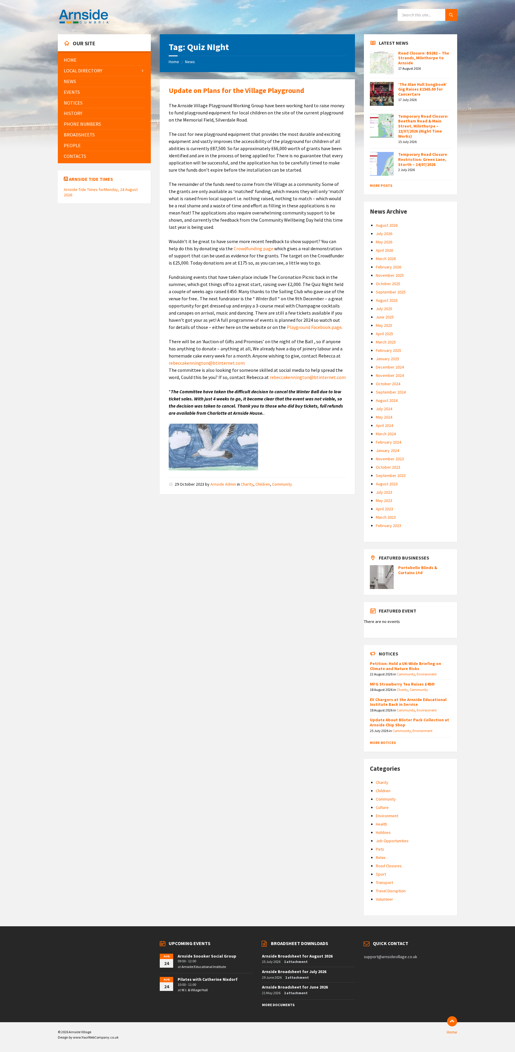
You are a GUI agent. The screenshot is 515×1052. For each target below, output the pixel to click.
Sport (381, 874)
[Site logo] (84, 23)
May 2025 (384, 325)
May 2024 (384, 417)
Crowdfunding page (254, 248)
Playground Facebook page (314, 327)
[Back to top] (452, 1021)
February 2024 (388, 442)
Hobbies (383, 832)
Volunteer (384, 899)
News (190, 61)
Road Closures (389, 865)
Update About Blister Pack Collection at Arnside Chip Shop (409, 722)
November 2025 (390, 275)
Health (381, 824)
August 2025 (387, 300)
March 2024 (386, 433)
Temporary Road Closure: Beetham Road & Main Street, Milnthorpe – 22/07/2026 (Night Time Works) (423, 126)
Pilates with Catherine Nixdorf (208, 979)
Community (282, 484)
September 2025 (391, 292)
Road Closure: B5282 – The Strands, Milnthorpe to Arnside (423, 58)
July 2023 (384, 492)
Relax (380, 857)
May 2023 (384, 500)
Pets (380, 849)
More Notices (383, 742)
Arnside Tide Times (91, 179)
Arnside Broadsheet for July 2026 (294, 971)
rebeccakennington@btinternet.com (207, 363)
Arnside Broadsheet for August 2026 (297, 956)
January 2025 (387, 358)
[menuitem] (104, 60)
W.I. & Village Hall (195, 990)
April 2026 (384, 250)
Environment (427, 674)
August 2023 (387, 484)
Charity (247, 484)
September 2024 (391, 392)
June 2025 (385, 317)
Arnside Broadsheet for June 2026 (295, 987)
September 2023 (391, 475)
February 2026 (388, 267)
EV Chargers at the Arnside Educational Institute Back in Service (408, 702)
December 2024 (390, 367)
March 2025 (386, 342)
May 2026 (384, 242)
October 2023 (388, 467)
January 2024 (387, 450)
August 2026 (387, 225)
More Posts (381, 185)
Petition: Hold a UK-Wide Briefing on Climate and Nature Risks (405, 666)
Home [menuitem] (452, 1032)
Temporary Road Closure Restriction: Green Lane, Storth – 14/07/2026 (422, 159)
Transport (384, 882)
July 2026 (384, 233)
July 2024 (384, 408)
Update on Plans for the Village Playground (236, 90)
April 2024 (384, 425)
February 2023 (388, 525)
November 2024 (390, 375)
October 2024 (388, 383)
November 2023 (390, 458)
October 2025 (388, 283)
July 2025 (384, 308)
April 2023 (384, 509)
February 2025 (388, 350)
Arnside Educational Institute (204, 966)
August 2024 (387, 400)
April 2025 (384, 333)
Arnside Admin (223, 484)
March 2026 (386, 258)
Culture (382, 807)
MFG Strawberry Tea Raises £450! (402, 684)
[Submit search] (451, 15)
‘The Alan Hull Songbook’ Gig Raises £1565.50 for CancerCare (422, 89)
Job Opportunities (392, 840)
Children (262, 484)
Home (174, 61)
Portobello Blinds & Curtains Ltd (417, 570)
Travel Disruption (391, 890)
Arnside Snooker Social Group (207, 956)
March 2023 (386, 517)
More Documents (278, 1005)
